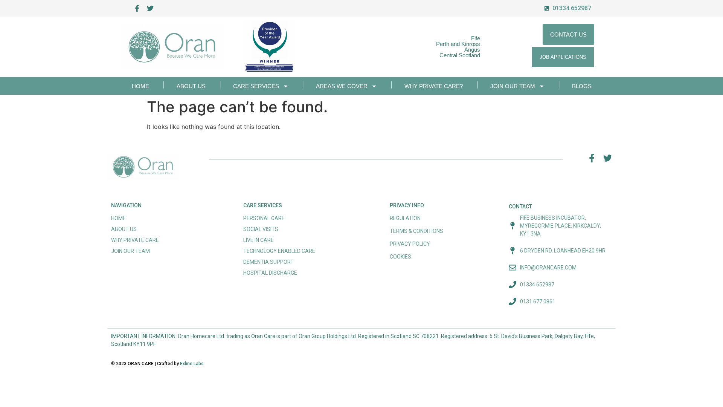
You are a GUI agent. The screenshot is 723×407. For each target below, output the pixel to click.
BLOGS (582, 86)
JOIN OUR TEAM (512, 86)
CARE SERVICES (256, 86)
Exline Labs (192, 363)
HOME (140, 86)
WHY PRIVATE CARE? (433, 86)
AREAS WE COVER (342, 86)
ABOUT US (191, 86)
